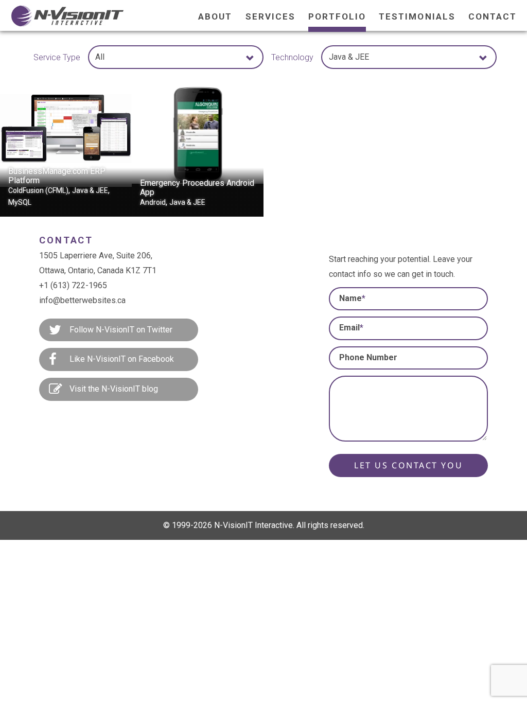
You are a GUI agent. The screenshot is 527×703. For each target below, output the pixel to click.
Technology (292, 57)
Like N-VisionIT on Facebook (120, 359)
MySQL (19, 202)
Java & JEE (90, 190)
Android (153, 202)
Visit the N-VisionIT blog (112, 389)
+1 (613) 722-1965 (73, 285)
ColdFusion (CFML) (38, 190)
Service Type (56, 57)
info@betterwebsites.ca (82, 300)
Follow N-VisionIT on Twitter (119, 330)
